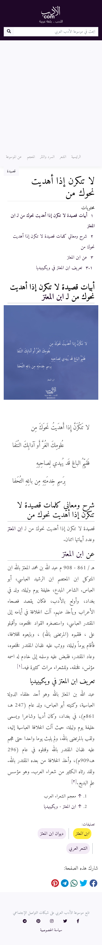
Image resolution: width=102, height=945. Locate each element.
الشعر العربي (78, 848)
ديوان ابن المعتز (52, 833)
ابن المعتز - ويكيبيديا (60, 806)
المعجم (31, 156)
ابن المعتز (53, 297)
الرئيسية (76, 156)
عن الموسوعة (14, 156)
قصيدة (11, 171)
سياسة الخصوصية (51, 930)
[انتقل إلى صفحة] (9, 31)
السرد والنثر (47, 156)
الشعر (63, 156)
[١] (19, 666)
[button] (78, 921)
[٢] (74, 781)
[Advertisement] (51, 94)
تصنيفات (89, 824)
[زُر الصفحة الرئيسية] (51, 14)
